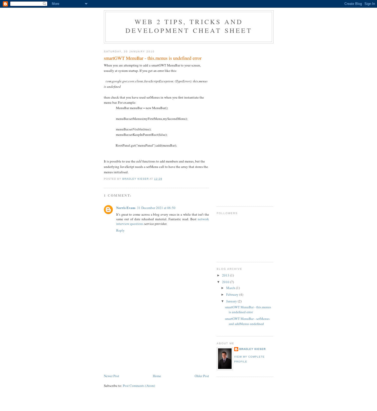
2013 (226, 275)
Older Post (202, 376)
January (232, 301)
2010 (226, 282)
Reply (120, 230)
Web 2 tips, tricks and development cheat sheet (188, 26)
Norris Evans (125, 207)
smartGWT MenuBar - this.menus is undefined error (248, 309)
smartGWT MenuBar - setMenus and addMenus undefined (247, 321)
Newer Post (111, 376)
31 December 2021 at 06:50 (156, 207)
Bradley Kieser (252, 349)
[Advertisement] (142, 337)
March (231, 287)
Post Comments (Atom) (139, 385)
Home (157, 376)
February (232, 294)
